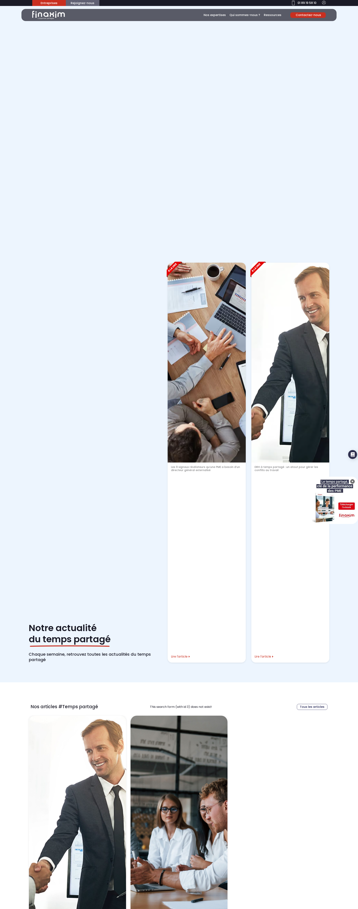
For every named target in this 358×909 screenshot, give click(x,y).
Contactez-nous (308, 15)
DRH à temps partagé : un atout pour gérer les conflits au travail (286, 468)
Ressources (272, 15)
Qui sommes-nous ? (245, 15)
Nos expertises (215, 15)
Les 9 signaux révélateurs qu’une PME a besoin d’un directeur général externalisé (205, 468)
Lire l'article (179, 656)
